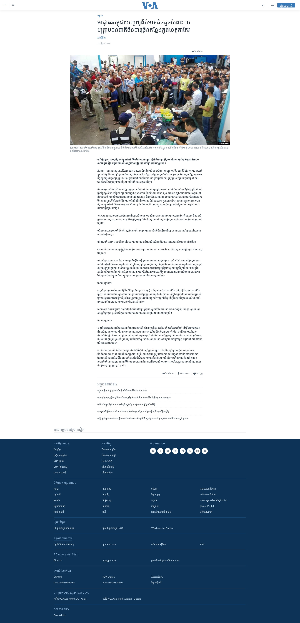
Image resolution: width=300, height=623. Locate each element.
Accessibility (157, 577)
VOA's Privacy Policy (112, 582)
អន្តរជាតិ (57, 494)
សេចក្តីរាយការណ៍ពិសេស (161, 512)
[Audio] (263, 5)
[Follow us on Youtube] (168, 451)
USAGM (58, 577)
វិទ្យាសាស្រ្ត (155, 494)
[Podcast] (197, 451)
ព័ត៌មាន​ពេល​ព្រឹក (109, 449)
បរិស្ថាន (154, 489)
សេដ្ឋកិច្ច (105, 494)
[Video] (272, 5)
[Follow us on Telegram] (183, 451)
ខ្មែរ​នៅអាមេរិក (59, 506)
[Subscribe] (205, 451)
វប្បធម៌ (154, 500)
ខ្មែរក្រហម (155, 506)
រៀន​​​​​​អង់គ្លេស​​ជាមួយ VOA (112, 528)
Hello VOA (107, 461)
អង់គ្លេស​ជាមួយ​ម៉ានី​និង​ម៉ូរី (64, 528)
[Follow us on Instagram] (175, 451)
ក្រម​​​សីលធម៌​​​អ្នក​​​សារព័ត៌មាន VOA (165, 560)
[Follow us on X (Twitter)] (160, 451)
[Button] (197, 52)
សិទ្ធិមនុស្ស (106, 500)
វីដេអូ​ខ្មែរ (57, 449)
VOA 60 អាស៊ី (60, 472)
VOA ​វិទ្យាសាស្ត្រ (60, 467)
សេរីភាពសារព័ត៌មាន (208, 494)
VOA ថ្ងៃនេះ (59, 461)
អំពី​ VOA (58, 560)
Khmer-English (207, 506)
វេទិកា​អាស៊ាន (107, 472)
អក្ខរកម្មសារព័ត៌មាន (208, 489)
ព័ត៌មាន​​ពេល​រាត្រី (109, 455)
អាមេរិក (57, 500)
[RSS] (190, 451)
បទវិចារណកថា (206, 512)
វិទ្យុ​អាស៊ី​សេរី (156, 582)
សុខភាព (105, 506)
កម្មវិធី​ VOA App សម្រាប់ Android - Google (121, 599)
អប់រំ (104, 512)
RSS (202, 544)
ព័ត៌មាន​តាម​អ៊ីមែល (158, 544)
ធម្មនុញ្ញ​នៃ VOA (109, 560)
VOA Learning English (162, 528)
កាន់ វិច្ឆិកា (101, 38)
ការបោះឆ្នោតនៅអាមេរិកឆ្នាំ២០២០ (213, 500)
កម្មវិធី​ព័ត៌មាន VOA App (64, 544)
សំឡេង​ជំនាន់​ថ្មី (108, 467)
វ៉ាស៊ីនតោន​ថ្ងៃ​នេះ (61, 455)
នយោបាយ (106, 489)
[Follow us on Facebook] (153, 451)
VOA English (108, 577)
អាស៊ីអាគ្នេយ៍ (59, 512)
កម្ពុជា (100, 15)
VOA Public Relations (64, 582)
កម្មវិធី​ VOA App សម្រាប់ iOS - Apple (70, 599)
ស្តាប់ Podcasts (109, 544)
